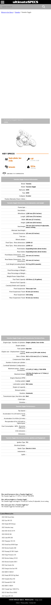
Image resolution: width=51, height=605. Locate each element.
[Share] (48, 6)
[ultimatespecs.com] (25, 2)
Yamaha (17, 12)
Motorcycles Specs (7, 12)
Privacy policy (24, 602)
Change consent (38, 599)
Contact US (32, 602)
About (18, 602)
